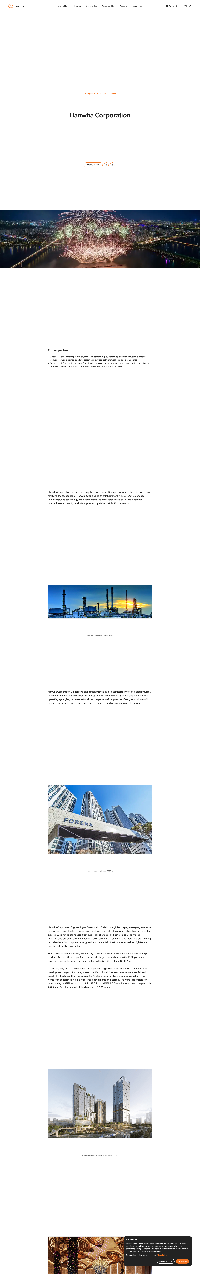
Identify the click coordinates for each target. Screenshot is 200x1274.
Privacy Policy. (162, 1255)
